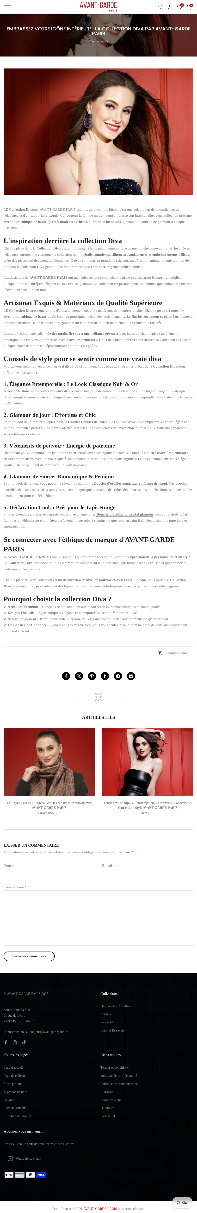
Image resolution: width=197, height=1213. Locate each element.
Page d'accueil (13, 1067)
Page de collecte (14, 1075)
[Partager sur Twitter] (79, 676)
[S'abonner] (88, 1159)
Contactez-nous (110, 1100)
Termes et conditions (114, 1067)
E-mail (108, 865)
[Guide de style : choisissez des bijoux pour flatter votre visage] (74, 697)
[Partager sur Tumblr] (105, 676)
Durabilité (107, 1108)
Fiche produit (13, 1084)
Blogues (9, 1100)
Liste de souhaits (15, 1108)
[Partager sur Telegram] (118, 676)
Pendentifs (107, 1022)
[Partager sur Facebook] (66, 676)
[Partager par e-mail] (131, 676)
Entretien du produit (17, 1116)
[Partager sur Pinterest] (92, 676)
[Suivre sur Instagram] (15, 1042)
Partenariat (107, 1116)
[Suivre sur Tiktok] (24, 1042)
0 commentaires (176, 653)
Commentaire (15, 887)
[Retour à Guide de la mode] (98, 697)
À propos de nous (15, 1092)
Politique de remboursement (119, 1084)
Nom (9, 865)
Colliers (105, 1014)
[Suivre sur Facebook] (6, 1042)
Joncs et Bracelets (112, 1030)
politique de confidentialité (118, 1075)
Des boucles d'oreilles (115, 1006)
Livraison (106, 1092)
